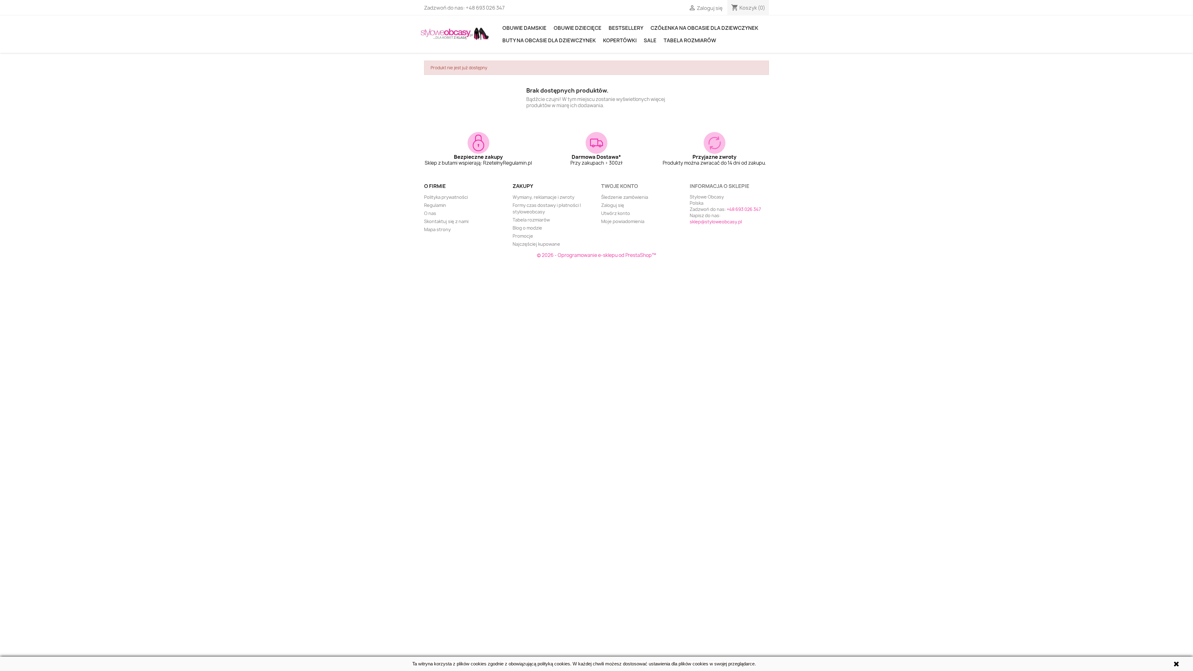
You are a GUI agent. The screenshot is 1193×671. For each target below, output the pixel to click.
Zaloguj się (612, 205)
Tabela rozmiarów (690, 40)
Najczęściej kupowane (536, 244)
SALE (650, 40)
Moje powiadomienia (622, 221)
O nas (430, 213)
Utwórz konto (615, 213)
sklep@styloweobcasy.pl (716, 222)
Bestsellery (626, 28)
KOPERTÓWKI (620, 40)
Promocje (523, 236)
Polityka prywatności (446, 197)
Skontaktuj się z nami (446, 221)
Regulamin (435, 205)
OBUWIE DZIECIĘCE (577, 28)
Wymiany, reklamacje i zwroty (543, 197)
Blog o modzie (527, 228)
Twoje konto (619, 186)
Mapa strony (437, 229)
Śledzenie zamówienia (624, 197)
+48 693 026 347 (485, 7)
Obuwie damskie (524, 28)
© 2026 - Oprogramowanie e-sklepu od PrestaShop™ (596, 255)
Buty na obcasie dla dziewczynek (549, 40)
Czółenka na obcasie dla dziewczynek (704, 28)
